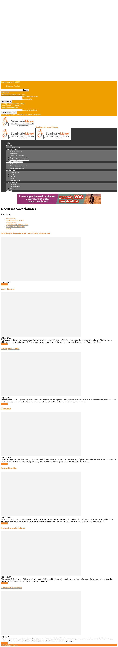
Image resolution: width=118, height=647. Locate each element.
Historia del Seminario (17, 155)
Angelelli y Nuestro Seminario (19, 158)
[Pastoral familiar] (41, 515)
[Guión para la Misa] (41, 396)
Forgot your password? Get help (12, 104)
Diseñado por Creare (10, 645)
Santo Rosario (7, 289)
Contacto (9, 191)
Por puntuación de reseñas (15, 227)
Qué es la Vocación (16, 164)
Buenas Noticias (15, 147)
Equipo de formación (16, 151)
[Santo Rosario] (41, 336)
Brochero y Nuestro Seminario (19, 160)
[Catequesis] (41, 455)
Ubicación (13, 184)
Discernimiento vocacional (18, 166)
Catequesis (6, 408)
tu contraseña (27, 99)
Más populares (11, 223)
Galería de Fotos (15, 180)
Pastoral (12, 176)
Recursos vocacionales (17, 168)
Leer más (4, 284)
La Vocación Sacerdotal (14, 162)
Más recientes (10, 218)
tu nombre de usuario (30, 96)
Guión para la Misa (10, 348)
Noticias (9, 145)
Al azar (8, 229)
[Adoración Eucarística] (41, 635)
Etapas (12, 174)
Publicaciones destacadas (15, 220)
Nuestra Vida (10, 170)
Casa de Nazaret (11, 182)
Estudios (13, 178)
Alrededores (14, 189)
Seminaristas (14, 153)
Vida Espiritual (14, 172)
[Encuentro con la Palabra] (41, 575)
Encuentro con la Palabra (13, 528)
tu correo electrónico (29, 110)
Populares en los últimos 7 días (17, 225)
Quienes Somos (11, 149)
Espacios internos (15, 186)
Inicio (8, 143)
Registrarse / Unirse (13, 86)
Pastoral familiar (9, 468)
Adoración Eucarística (11, 587)
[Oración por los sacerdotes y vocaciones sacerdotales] (41, 280)
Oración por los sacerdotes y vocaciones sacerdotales (25, 233)
